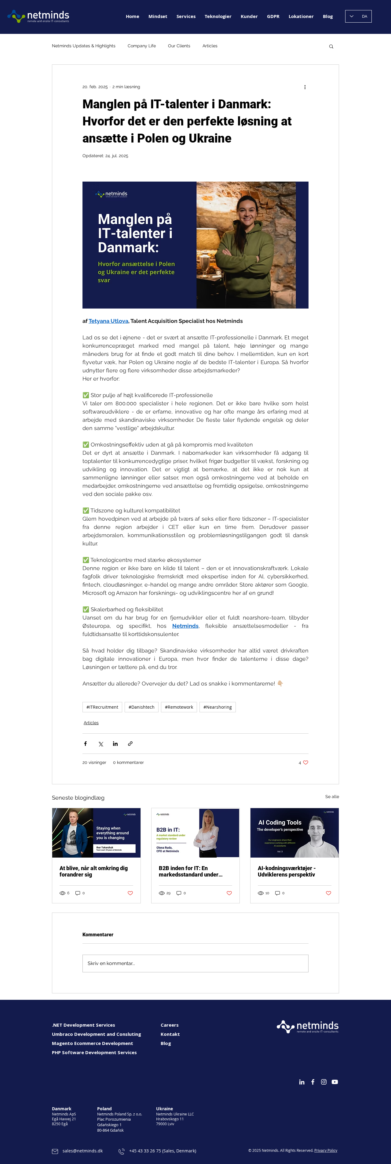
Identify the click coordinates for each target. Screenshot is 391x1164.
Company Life (142, 45)
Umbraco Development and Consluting (96, 1034)
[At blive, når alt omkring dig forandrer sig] (96, 833)
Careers (170, 1025)
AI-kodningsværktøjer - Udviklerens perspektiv (287, 871)
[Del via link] (130, 743)
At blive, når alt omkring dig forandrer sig (94, 871)
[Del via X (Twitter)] (100, 743)
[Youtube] (334, 1082)
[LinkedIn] (301, 1082)
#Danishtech (142, 707)
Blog (166, 1043)
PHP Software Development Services (94, 1052)
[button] (331, 46)
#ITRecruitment (102, 707)
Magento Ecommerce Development (92, 1043)
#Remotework (179, 707)
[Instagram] (323, 1082)
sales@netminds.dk (83, 1151)
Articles (210, 45)
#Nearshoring (217, 707)
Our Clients (179, 45)
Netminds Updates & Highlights (83, 45)
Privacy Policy (325, 1150)
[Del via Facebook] (85, 743)
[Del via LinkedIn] (115, 743)
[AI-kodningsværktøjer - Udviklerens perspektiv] (294, 833)
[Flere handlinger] (305, 86)
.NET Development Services (83, 1025)
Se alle (332, 796)
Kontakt (170, 1034)
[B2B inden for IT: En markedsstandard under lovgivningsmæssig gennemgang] (196, 833)
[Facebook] (312, 1082)
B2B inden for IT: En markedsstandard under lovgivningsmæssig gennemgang (188, 871)
